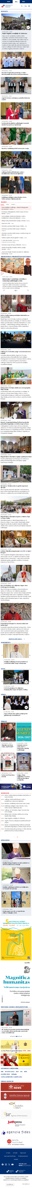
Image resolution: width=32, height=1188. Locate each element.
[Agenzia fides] (16, 1133)
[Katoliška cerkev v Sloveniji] (16, 1105)
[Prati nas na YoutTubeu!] (12, 1164)
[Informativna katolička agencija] (20, 1171)
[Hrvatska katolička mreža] (10, 1171)
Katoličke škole (5, 1074)
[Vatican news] (16, 1087)
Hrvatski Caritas (9, 1071)
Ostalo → (13, 204)
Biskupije (14, 1074)
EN (26, 6)
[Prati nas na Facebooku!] (3, 1164)
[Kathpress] (16, 1123)
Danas (2, 204)
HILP (17, 1071)
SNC (21, 1071)
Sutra (7, 204)
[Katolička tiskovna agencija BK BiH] (16, 1096)
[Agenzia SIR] (16, 1114)
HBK (2, 1071)
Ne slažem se (26, 1184)
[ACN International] (16, 1142)
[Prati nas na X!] (9, 1164)
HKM (8, 1)
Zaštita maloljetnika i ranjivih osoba (11, 1077)
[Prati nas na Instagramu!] (6, 1164)
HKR (23, 1)
